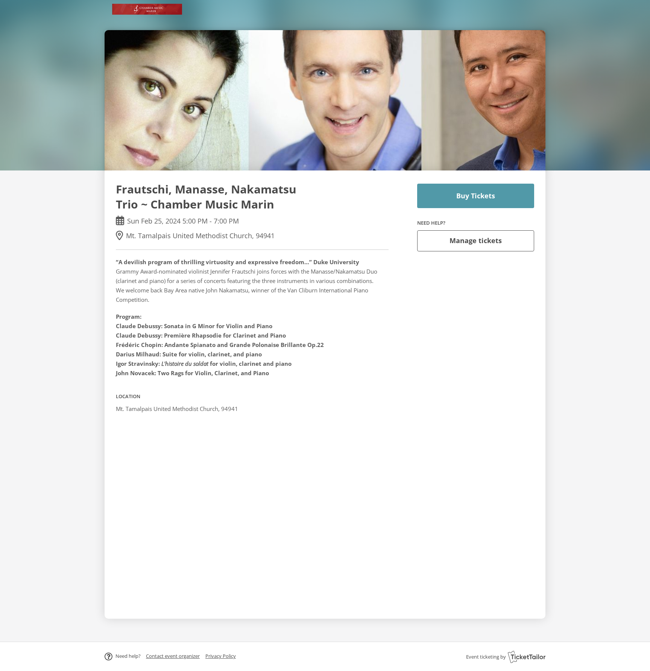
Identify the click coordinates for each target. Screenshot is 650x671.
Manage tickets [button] (476, 240)
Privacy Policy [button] (220, 656)
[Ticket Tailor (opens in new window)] (526, 657)
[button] (173, 656)
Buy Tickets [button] (475, 195)
